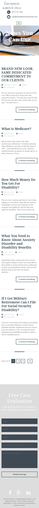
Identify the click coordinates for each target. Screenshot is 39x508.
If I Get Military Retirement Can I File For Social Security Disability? (19, 304)
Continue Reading (27, 110)
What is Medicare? (16, 129)
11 (30, 361)
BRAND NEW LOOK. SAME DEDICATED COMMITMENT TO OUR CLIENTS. (18, 74)
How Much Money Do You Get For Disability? (18, 183)
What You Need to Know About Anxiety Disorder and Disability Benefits (18, 241)
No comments (9, 87)
